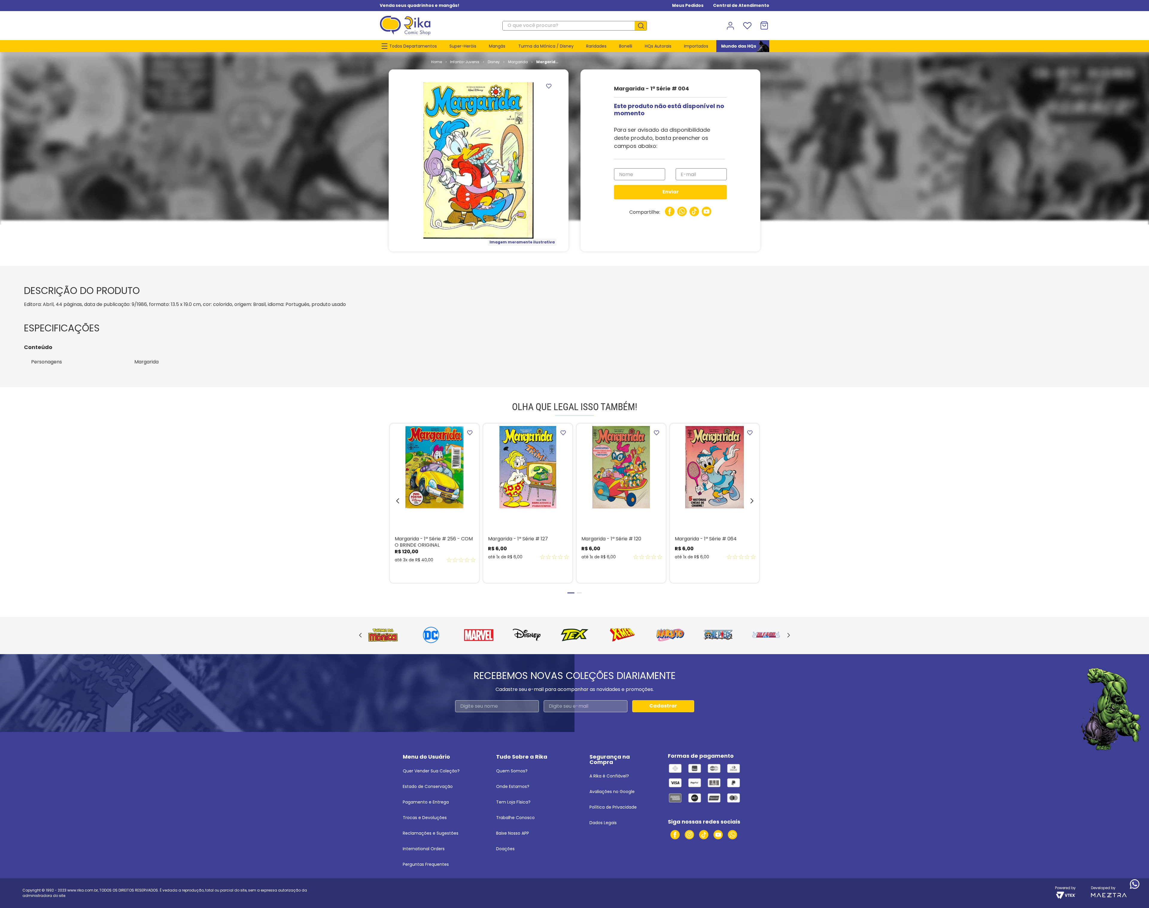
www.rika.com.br (82, 890)
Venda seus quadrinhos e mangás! (419, 5)
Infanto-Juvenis (464, 61)
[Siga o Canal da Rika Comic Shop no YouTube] (718, 834)
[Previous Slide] (360, 635)
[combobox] (575, 26)
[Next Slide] (788, 635)
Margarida (518, 61)
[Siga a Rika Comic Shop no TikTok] (704, 834)
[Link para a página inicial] (436, 62)
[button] (393, 502)
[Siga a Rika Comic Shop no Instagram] (689, 834)
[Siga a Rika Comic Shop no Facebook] (675, 834)
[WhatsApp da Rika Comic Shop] (732, 834)
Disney (494, 61)
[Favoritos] (747, 26)
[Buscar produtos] (643, 25)
